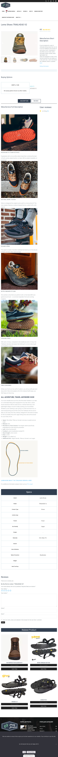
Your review (4, 593)
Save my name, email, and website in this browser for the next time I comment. (22, 619)
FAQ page (29, 484)
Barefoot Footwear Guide (8, 17)
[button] (46, 1)
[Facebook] (48, 1)
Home (3, 11)
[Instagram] (51, 1)
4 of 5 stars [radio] (8, 590)
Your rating (4, 588)
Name (3, 608)
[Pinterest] (53, 1)
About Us (18, 17)
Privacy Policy (31, 752)
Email (2, 614)
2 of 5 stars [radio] (4, 590)
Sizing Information (44, 66)
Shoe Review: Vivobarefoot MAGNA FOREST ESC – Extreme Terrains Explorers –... (32, 728)
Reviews (25, 11)
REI (48, 111)
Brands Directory (38, 11)
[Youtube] (56, 1)
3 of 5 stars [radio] (6, 590)
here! (41, 63)
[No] (56, 744)
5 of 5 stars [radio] (10, 590)
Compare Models (11, 11)
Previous (2, 43)
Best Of (31, 11)
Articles (19, 11)
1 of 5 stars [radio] (2, 590)
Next (36, 43)
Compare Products (28, 755)
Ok (24, 752)
